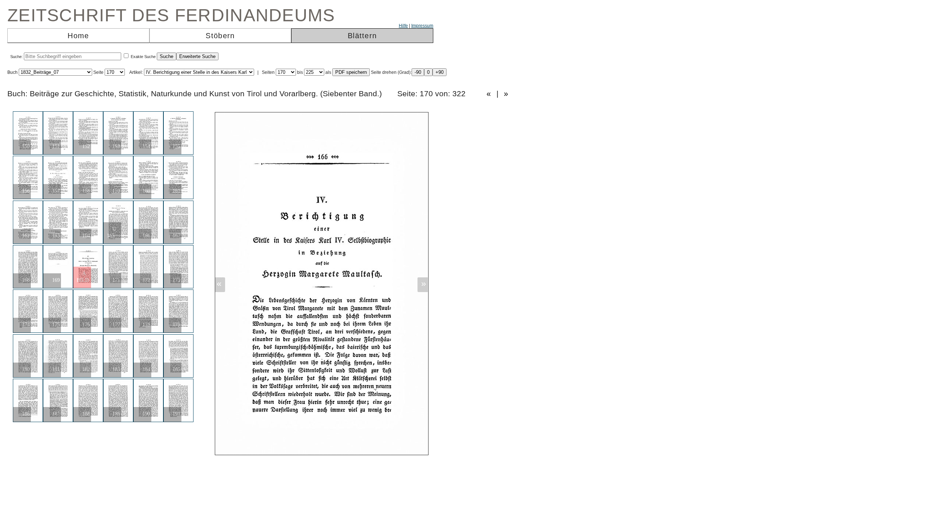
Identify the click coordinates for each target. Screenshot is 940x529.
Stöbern (220, 36)
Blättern (362, 36)
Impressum (422, 25)
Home (78, 36)
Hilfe (403, 25)
